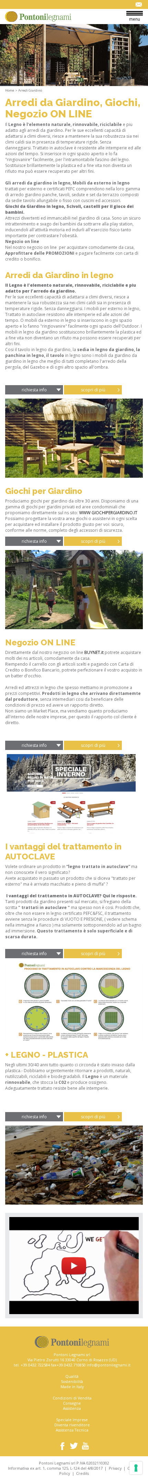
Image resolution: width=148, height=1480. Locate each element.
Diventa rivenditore (72, 1424)
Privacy (115, 1468)
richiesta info (34, 390)
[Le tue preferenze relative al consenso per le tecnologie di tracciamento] (135, 1467)
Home (9, 90)
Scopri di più (93, 390)
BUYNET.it (94, 652)
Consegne (72, 1403)
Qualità (71, 1376)
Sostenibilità (72, 1381)
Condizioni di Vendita (72, 1397)
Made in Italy (72, 1386)
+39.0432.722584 (35, 1364)
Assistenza (72, 1408)
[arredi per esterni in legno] (74, 438)
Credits (82, 1473)
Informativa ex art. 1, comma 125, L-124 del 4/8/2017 (55, 1468)
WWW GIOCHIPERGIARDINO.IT (108, 513)
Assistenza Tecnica (72, 1430)
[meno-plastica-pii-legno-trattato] (74, 1165)
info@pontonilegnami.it (108, 1364)
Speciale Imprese (72, 1419)
